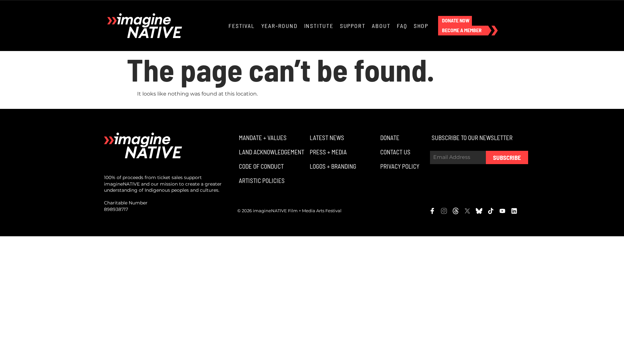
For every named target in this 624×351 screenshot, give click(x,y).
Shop (421, 25)
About (381, 25)
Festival (241, 25)
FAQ (402, 25)
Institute (318, 25)
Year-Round (279, 25)
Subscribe (507, 157)
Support (353, 25)
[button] (455, 21)
